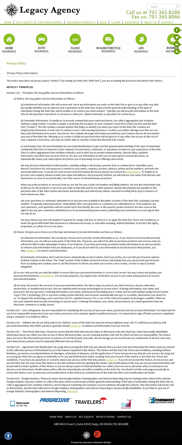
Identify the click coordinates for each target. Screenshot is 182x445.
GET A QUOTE (86, 416)
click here (72, 391)
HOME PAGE (56, 416)
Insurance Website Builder (97, 442)
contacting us (133, 171)
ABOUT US (70, 416)
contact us (31, 250)
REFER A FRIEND (105, 416)
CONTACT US (124, 416)
